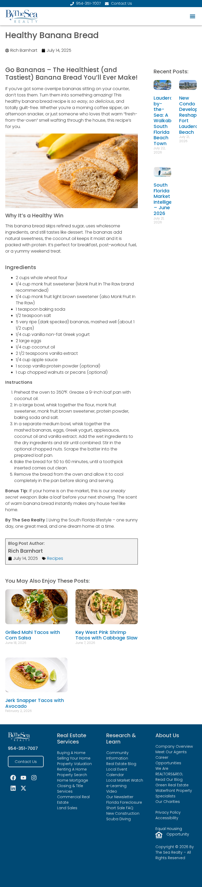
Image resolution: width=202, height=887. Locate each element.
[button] (192, 16)
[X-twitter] (23, 788)
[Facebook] (13, 777)
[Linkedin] (13, 788)
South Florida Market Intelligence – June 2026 (167, 199)
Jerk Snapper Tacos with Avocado (34, 703)
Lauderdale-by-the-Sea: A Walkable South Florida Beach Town (168, 121)
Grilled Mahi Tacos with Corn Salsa (32, 635)
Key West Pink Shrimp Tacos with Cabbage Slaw (106, 635)
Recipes (55, 558)
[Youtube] (23, 777)
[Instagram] (34, 777)
